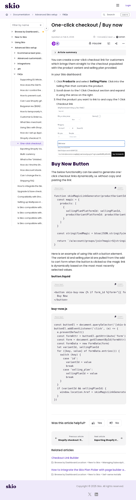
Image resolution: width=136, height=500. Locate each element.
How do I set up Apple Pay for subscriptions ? (31, 132)
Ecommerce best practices (30, 53)
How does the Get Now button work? (31, 84)
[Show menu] (117, 5)
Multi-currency (27, 154)
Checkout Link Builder (65, 458)
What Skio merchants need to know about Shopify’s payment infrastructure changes (31, 122)
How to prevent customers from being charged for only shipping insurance (31, 95)
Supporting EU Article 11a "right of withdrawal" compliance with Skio (31, 79)
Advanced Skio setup (46, 14)
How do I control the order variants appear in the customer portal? (31, 90)
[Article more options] (123, 43)
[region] (88, 217)
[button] (116, 14)
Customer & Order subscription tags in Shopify (31, 116)
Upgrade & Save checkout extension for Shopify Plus (30, 191)
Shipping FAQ (27, 180)
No (117, 423)
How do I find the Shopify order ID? (31, 164)
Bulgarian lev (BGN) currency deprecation (31, 106)
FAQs (65, 14)
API (19, 69)
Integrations (24, 63)
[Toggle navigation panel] (46, 28)
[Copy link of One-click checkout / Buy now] (54, 30)
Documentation (21, 14)
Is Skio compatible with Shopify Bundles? (30, 218)
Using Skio (20, 42)
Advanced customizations (30, 58)
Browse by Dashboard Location (27, 31)
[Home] (12, 5)
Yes (100, 423)
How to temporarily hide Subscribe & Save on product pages (31, 111)
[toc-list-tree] (108, 43)
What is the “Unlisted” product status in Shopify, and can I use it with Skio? (31, 159)
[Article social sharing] (116, 43)
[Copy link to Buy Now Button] (94, 164)
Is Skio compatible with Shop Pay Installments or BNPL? (30, 212)
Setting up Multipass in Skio (30, 202)
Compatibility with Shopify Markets (30, 196)
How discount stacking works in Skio (31, 170)
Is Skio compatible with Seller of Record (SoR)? (30, 207)
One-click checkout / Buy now (31, 143)
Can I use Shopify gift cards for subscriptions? (31, 100)
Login (128, 5)
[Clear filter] (40, 25)
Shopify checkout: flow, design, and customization (31, 138)
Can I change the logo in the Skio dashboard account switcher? (31, 175)
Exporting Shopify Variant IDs (31, 148)
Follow (96, 43)
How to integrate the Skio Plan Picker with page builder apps (30, 186)
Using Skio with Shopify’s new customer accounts (31, 127)
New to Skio (21, 37)
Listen (122, 36)
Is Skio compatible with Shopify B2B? (30, 223)
